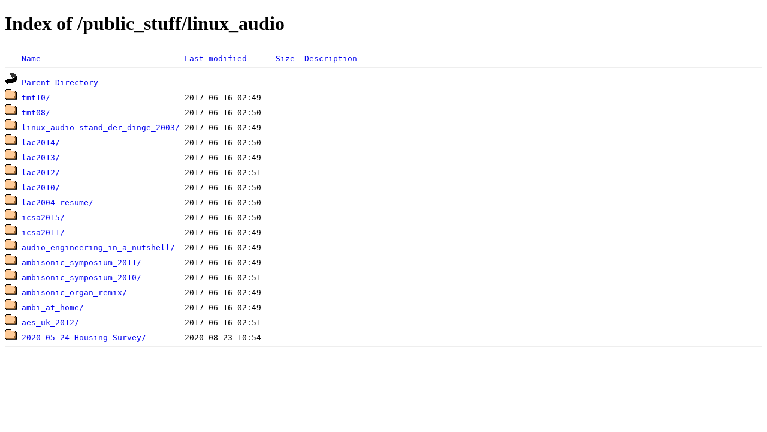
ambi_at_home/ (53, 307)
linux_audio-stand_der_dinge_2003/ (101, 127)
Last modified (216, 58)
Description (330, 58)
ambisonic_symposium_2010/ (81, 277)
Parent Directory (60, 82)
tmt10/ (36, 97)
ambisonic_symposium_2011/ (81, 262)
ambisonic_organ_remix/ (74, 292)
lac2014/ (41, 142)
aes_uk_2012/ (50, 322)
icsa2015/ (43, 217)
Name (31, 58)
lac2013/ (41, 157)
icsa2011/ (43, 232)
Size (285, 58)
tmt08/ (36, 112)
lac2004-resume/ (57, 202)
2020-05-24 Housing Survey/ (84, 337)
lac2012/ (41, 172)
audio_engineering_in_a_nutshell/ (98, 247)
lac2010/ (41, 187)
